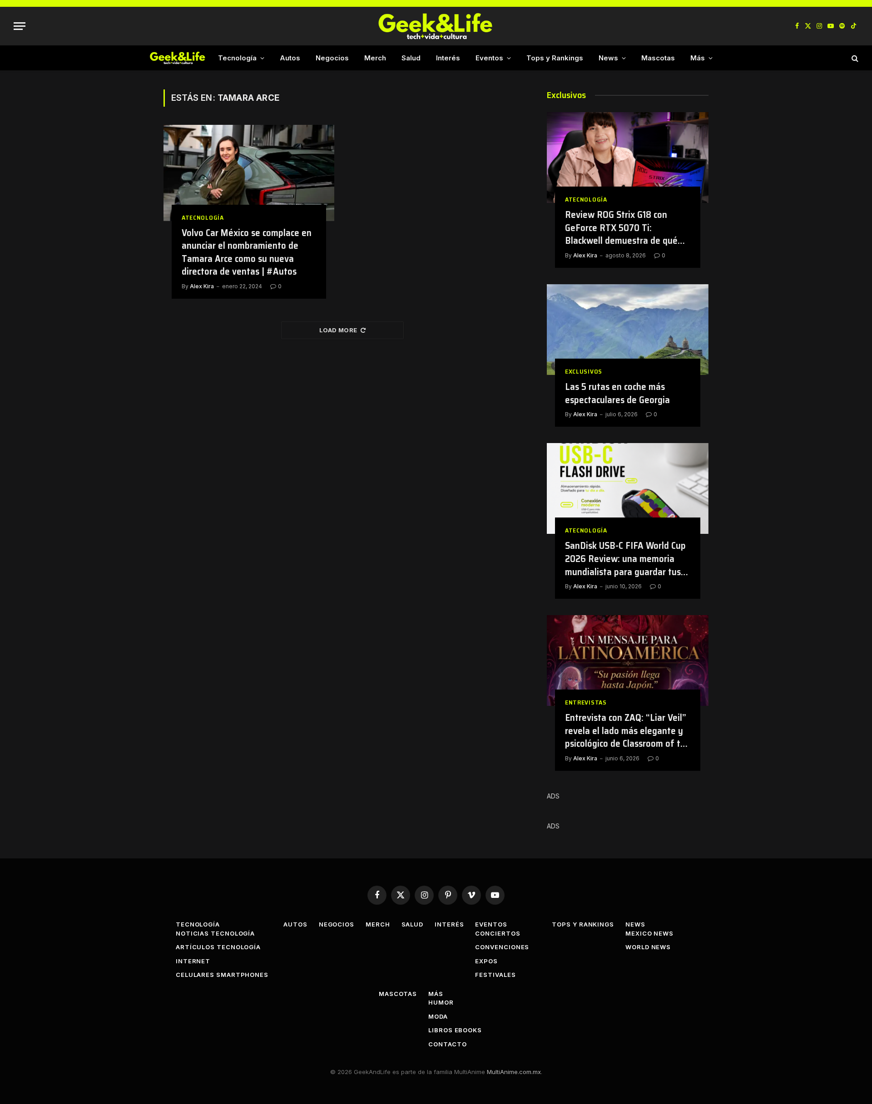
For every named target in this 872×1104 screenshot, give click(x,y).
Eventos (489, 58)
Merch (375, 58)
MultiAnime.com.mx (514, 1071)
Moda (438, 1016)
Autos (290, 58)
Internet (193, 961)
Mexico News (649, 933)
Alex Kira (202, 286)
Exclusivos (583, 371)
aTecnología (203, 217)
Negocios (332, 58)
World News (648, 947)
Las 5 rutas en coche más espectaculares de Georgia (617, 393)
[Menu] (19, 26)
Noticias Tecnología (215, 933)
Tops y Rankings (554, 58)
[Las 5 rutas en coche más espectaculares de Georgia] (627, 329)
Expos (486, 961)
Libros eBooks (455, 1030)
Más (697, 58)
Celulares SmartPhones (222, 974)
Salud (411, 58)
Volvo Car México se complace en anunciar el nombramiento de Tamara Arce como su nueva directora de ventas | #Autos (247, 252)
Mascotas (658, 58)
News (608, 58)
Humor (441, 1002)
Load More (338, 330)
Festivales (495, 974)
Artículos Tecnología (218, 947)
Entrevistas (586, 702)
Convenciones (502, 947)
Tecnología (237, 58)
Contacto (447, 1044)
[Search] (854, 58)
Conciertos (497, 933)
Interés (448, 58)
